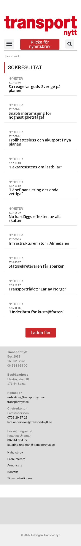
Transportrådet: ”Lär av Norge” (37, 289)
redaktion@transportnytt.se (25, 397)
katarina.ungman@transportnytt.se (31, 444)
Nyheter (16, 78)
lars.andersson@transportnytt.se (29, 422)
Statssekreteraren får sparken (36, 266)
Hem (7, 56)
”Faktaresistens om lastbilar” (35, 166)
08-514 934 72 (17, 440)
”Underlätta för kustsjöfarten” (36, 311)
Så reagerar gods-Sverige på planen (34, 88)
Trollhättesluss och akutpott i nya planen (40, 141)
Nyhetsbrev (15, 452)
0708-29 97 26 (17, 417)
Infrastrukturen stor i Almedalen (39, 243)
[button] (9, 44)
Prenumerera (16, 459)
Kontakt (12, 472)
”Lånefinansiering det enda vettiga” (33, 191)
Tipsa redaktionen (19, 478)
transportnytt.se (18, 401)
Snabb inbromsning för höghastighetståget (30, 115)
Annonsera (14, 465)
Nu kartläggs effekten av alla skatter (35, 218)
